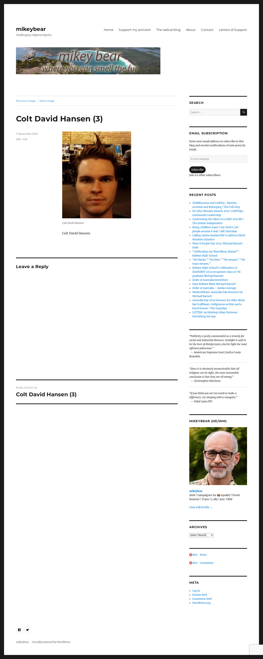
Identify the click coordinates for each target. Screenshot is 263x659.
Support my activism (135, 30)
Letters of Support (233, 30)
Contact (207, 30)
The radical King (168, 30)
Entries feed (199, 594)
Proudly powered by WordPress (51, 642)
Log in (196, 590)
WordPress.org (201, 603)
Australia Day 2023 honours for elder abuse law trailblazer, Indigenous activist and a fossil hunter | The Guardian (218, 304)
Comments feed (202, 599)
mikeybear (31, 29)
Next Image (47, 100)
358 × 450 (22, 139)
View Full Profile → (200, 507)
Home (108, 30)
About (191, 30)
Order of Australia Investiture (210, 280)
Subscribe (197, 169)
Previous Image (26, 100)
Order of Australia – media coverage (214, 288)
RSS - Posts (199, 555)
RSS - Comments (203, 563)
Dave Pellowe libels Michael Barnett (214, 284)
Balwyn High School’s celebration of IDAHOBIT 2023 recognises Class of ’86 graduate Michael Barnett (216, 272)
